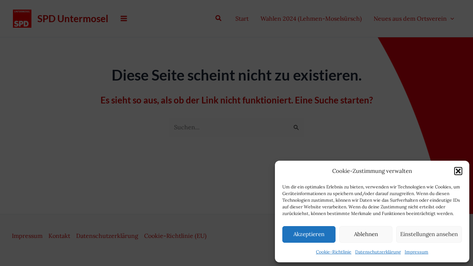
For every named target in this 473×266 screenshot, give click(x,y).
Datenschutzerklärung (378, 252)
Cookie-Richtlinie (333, 252)
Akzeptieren (308, 234)
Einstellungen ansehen (429, 234)
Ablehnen (366, 234)
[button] (458, 171)
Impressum (416, 252)
